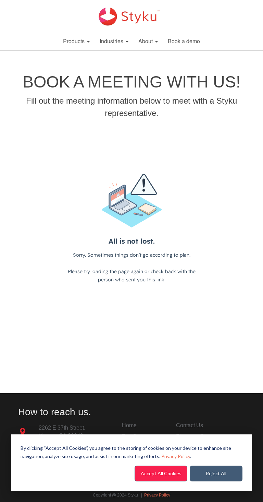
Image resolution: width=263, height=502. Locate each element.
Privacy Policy (175, 456)
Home (129, 425)
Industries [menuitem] (111, 41)
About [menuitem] (145, 41)
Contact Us (189, 425)
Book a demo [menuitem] (184, 41)
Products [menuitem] (74, 41)
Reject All (216, 473)
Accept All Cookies (161, 473)
